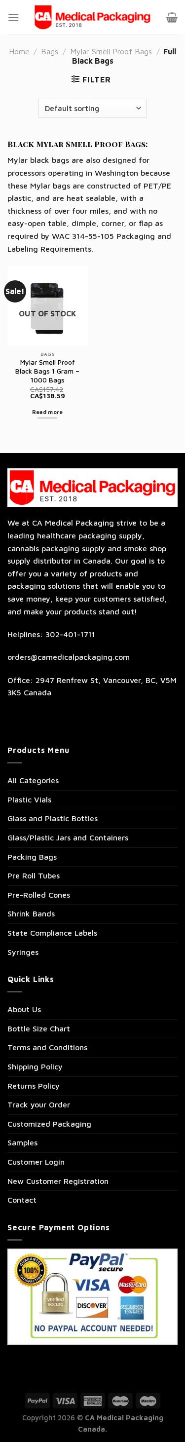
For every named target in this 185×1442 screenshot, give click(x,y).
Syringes (22, 952)
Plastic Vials (29, 799)
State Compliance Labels (52, 932)
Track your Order (38, 1104)
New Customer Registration (58, 1180)
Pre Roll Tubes (33, 875)
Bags (49, 51)
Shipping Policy (35, 1066)
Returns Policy (33, 1085)
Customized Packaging (49, 1123)
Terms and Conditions (47, 1047)
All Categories (33, 780)
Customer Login (36, 1161)
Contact (22, 1199)
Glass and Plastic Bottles (52, 818)
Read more (47, 412)
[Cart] (172, 17)
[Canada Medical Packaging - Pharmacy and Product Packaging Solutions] (92, 17)
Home (19, 51)
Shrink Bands (31, 913)
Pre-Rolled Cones (38, 894)
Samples (22, 1142)
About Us (24, 1009)
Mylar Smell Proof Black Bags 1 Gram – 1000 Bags (47, 370)
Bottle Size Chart (38, 1028)
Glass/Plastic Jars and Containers (67, 837)
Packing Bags (32, 856)
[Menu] (13, 17)
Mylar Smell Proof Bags (111, 51)
